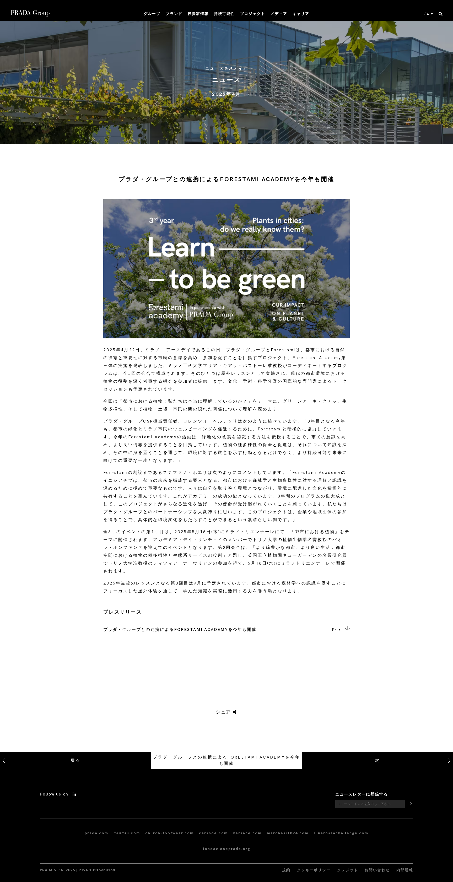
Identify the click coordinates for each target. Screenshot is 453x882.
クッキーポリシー (314, 870)
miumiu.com (127, 833)
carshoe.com (213, 833)
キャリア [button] (301, 14)
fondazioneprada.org (226, 849)
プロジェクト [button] (252, 14)
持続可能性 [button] (224, 14)
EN (334, 630)
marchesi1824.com (288, 833)
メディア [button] (279, 14)
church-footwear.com (169, 833)
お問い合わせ (377, 870)
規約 (286, 870)
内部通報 (404, 870)
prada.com (96, 833)
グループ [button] (152, 14)
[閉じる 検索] (441, 14)
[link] (220, 712)
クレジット (347, 870)
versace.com (247, 833)
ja (426, 14)
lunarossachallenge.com (341, 833)
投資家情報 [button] (198, 14)
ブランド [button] (174, 14)
